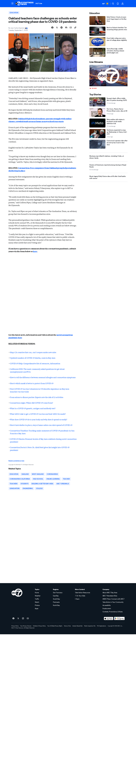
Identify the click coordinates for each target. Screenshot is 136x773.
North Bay (56, 605)
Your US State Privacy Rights (54, 626)
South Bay (56, 599)
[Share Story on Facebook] (52, 27)
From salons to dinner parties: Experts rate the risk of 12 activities (36, 397)
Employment (107, 608)
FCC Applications (101, 626)
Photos (37, 605)
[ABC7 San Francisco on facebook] (13, 618)
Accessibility (107, 605)
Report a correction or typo (16, 461)
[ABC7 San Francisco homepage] (24, 3)
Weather (37, 596)
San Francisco (57, 592)
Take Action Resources (82, 592)
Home (37, 592)
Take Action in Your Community (113, 602)
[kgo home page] (16, 593)
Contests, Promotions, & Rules (113, 612)
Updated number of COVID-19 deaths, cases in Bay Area (32, 358)
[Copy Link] (75, 27)
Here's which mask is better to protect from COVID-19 (31, 383)
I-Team (77, 599)
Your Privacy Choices (25, 626)
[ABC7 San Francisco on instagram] (23, 618)
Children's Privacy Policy (39, 626)
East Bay (56, 596)
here (35, 251)
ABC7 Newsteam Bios (110, 596)
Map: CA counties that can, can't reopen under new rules (33, 352)
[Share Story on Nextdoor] (66, 27)
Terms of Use (67, 626)
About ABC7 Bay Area (110, 592)
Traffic (37, 599)
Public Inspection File (89, 626)
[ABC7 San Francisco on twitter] (18, 618)
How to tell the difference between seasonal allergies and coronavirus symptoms (42, 377)
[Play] (108, 75)
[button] (12, 3)
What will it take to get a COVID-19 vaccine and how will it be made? (38, 414)
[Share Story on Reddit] (61, 27)
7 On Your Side (80, 596)
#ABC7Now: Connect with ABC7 (114, 599)
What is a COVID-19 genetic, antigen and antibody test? (32, 408)
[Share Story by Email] (70, 27)
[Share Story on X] (57, 27)
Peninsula (56, 602)
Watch (37, 602)
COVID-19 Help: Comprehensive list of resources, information (35, 363)
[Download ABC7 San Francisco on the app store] (108, 618)
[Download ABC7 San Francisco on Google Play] (119, 618)
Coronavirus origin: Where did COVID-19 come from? (31, 402)
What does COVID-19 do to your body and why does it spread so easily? (38, 419)
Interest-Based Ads (77, 626)
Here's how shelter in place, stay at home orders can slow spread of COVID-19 (41, 425)
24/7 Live (38, 3)
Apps (36, 608)
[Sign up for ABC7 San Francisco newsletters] (28, 618)
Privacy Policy (15, 626)
